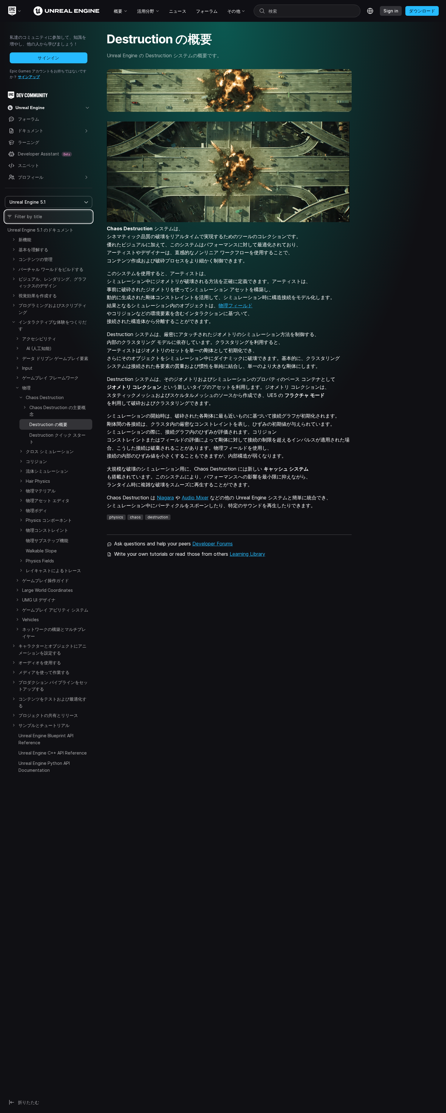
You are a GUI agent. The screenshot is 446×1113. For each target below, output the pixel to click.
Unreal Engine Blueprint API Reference (46, 739)
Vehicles (30, 619)
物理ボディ (36, 510)
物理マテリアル (41, 490)
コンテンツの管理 (35, 259)
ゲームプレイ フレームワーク (50, 377)
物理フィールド (235, 305)
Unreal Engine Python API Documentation (44, 766)
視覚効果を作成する (38, 295)
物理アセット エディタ (47, 500)
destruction (157, 517)
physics (116, 517)
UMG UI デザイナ (39, 599)
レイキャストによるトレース (53, 570)
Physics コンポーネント (49, 520)
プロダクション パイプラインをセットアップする (53, 685)
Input (27, 368)
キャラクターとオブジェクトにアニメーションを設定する (52, 649)
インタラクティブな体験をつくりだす (52, 325)
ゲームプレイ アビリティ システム (55, 609)
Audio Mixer (195, 498)
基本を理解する (33, 249)
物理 (26, 387)
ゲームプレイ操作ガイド (45, 580)
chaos (135, 517)
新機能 (25, 239)
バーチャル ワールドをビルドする (51, 269)
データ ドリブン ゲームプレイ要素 (55, 358)
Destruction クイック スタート (57, 438)
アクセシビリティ (39, 338)
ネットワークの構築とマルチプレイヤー (54, 632)
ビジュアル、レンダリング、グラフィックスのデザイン (52, 282)
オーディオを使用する (40, 662)
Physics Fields (40, 560)
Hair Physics (38, 481)
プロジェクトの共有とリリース (48, 715)
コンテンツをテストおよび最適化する (52, 702)
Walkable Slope (41, 550)
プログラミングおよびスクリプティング (52, 309)
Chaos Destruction (45, 397)
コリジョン (36, 461)
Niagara (165, 498)
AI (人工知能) (37, 348)
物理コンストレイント (47, 530)
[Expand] (13, 239)
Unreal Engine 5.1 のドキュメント (40, 229)
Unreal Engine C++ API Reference (53, 752)
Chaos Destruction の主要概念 (57, 411)
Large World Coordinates (47, 590)
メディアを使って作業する (44, 672)
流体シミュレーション (47, 471)
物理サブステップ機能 (47, 540)
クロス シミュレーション (50, 451)
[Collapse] (13, 321)
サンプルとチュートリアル (44, 725)
